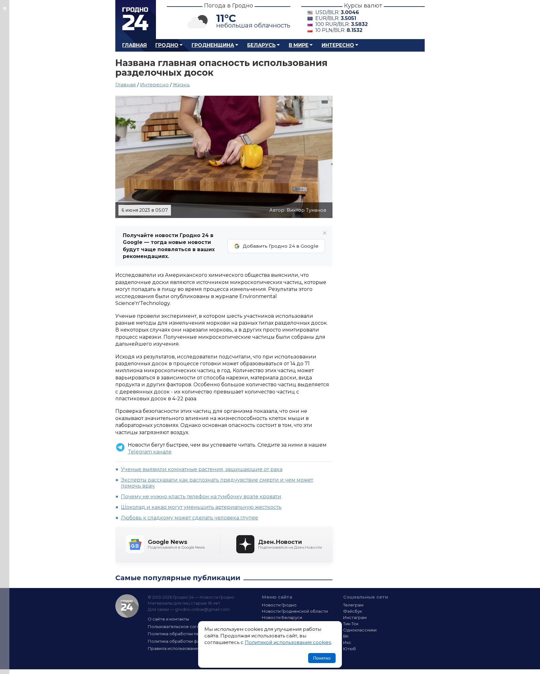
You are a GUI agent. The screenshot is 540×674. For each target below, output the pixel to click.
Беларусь (261, 45)
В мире (298, 45)
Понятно (322, 658)
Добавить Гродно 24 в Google (280, 246)
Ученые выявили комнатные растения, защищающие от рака (201, 469)
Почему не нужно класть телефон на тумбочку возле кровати (201, 496)
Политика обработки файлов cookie (186, 641)
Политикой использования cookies (288, 642)
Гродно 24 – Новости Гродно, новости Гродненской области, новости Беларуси (135, 19)
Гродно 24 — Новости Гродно (127, 606)
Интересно (338, 45)
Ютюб (349, 648)
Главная (134, 45)
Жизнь (181, 85)
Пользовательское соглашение (182, 626)
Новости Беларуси (282, 617)
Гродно (166, 45)
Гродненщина (213, 45)
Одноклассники (360, 629)
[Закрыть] (325, 233)
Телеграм (353, 604)
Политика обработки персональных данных (194, 633)
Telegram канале (150, 452)
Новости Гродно (279, 604)
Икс (347, 642)
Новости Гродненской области (295, 611)
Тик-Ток (350, 623)
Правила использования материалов (187, 648)
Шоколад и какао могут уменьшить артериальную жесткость (201, 507)
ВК (346, 636)
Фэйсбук (352, 611)
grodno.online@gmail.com (202, 609)
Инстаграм (355, 617)
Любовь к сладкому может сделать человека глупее (189, 518)
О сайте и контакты (168, 618)
